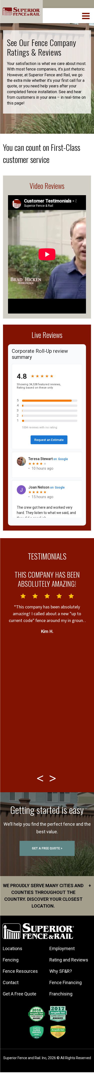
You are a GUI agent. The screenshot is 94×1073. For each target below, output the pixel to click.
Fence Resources (20, 971)
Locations (12, 948)
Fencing (11, 959)
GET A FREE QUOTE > (47, 848)
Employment (62, 948)
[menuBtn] (86, 15)
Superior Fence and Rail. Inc (24, 1058)
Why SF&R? (60, 971)
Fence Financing (65, 982)
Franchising (60, 993)
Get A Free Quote (19, 993)
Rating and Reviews (68, 959)
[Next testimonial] (53, 778)
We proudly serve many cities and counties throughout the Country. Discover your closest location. (47, 896)
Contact (11, 982)
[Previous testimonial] (41, 778)
